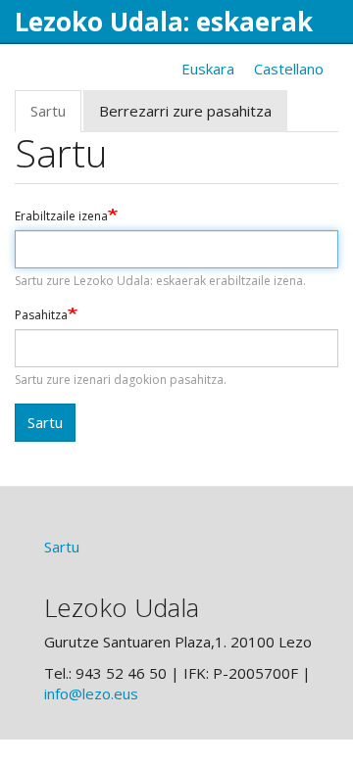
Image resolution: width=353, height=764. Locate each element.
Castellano (289, 68)
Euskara (207, 68)
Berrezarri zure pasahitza (185, 110)
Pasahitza (41, 315)
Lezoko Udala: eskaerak (164, 21)
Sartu (55, 116)
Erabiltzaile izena (61, 216)
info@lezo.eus (91, 693)
